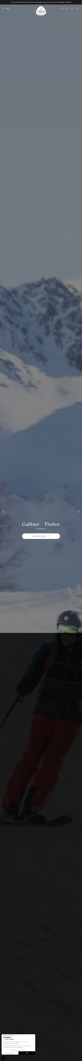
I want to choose (10, 1053)
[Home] (41, 10)
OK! (27, 1053)
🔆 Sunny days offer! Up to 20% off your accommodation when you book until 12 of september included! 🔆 (41, 2)
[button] (3, 511)
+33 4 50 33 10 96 (67, 8)
